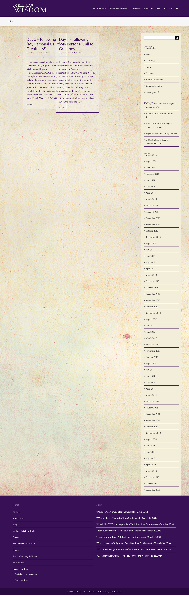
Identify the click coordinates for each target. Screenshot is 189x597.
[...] (79, 101)
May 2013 (150, 262)
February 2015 (152, 173)
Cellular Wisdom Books (24, 530)
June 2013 (150, 255)
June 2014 (150, 180)
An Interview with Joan (26, 573)
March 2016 (151, 154)
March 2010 (151, 470)
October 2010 (152, 426)
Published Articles (154, 79)
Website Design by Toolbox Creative (111, 592)
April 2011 (151, 388)
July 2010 (150, 445)
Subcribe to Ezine (154, 85)
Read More (29, 104)
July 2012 (150, 325)
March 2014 (151, 199)
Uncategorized (152, 92)
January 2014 (152, 211)
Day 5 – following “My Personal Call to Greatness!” (43, 44)
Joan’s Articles (21, 580)
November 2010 (153, 420)
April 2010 (151, 464)
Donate (16, 537)
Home (16, 549)
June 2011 (150, 376)
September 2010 (153, 432)
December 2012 (153, 293)
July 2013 (150, 249)
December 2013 (153, 218)
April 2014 (151, 192)
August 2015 (151, 161)
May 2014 (150, 186)
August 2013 (151, 243)
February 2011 (152, 401)
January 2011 (152, 407)
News (48, 53)
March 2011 (151, 394)
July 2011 (150, 369)
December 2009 (153, 489)
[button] (177, 8)
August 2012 (151, 319)
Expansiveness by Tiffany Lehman (161, 133)
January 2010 (152, 483)
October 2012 (152, 306)
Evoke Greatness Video (24, 543)
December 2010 (153, 413)
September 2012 (153, 312)
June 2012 (150, 331)
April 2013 (151, 268)
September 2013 (153, 236)
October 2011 (152, 357)
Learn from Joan (20, 568)
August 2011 (151, 363)
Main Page (151, 60)
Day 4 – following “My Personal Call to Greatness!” (76, 44)
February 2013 (152, 281)
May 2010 (150, 458)
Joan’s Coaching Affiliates (25, 556)
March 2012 (151, 338)
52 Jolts (16, 511)
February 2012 (152, 344)
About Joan (18, 518)
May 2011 (150, 382)
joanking (31, 53)
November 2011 (153, 350)
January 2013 (152, 287)
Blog (15, 524)
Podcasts (150, 73)
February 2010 (152, 477)
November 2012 (153, 300)
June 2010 (150, 451)
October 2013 (152, 230)
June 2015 (150, 167)
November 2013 (153, 224)
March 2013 (151, 274)
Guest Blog (151, 47)
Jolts (148, 54)
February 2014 (152, 205)
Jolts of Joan (19, 562)
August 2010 (151, 439)
